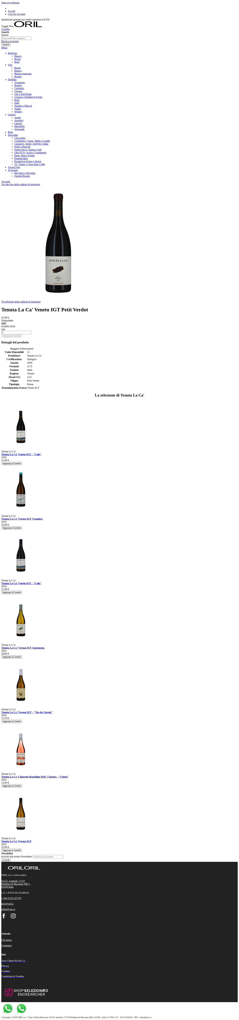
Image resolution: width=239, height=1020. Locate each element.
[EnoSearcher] (25, 998)
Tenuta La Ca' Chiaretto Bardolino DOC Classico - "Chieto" (35, 776)
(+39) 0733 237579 (11, 898)
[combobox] (16, 38)
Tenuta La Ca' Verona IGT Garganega (22, 647)
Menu (4, 47)
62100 (4, 887)
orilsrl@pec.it (8, 909)
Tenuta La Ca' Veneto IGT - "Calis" (21, 454)
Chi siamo (6, 940)
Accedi (11, 11)
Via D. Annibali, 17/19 (13, 881)
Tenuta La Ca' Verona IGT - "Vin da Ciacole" (27, 712)
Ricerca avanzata (10, 41)
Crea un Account (16, 14)
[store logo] (28, 26)
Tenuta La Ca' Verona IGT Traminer (22, 518)
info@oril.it (7, 903)
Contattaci (6, 945)
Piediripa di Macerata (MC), (16, 884)
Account (5, 181)
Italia (10, 887)
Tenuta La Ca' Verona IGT (16, 841)
